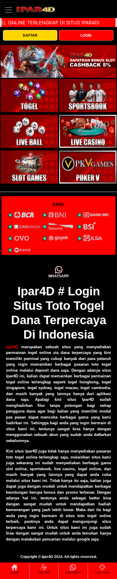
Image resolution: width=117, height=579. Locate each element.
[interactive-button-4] (87, 131)
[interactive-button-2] (87, 95)
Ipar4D (12, 347)
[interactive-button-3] (29, 131)
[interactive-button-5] (29, 167)
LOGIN (86, 35)
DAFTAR (30, 35)
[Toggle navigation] (8, 9)
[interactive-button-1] (29, 95)
